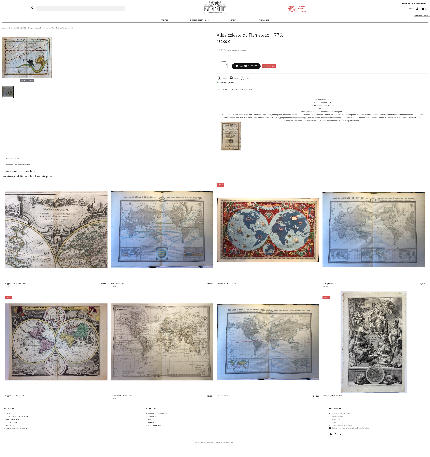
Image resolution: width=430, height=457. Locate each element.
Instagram (336, 434)
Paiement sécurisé (12, 419)
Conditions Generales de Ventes (17, 416)
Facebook (331, 434)
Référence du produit (242, 89)
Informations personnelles (157, 413)
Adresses (150, 422)
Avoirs (149, 419)
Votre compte (152, 409)
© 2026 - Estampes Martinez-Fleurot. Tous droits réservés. (215, 443)
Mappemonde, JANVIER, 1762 (16, 283)
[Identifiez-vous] (417, 9)
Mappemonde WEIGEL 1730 (15, 396)
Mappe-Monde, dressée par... (121, 396)
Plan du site (9, 425)
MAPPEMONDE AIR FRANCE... (228, 283)
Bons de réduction (154, 425)
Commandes (152, 416)
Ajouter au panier (246, 66)
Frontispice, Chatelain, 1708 (332, 396)
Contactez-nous (11, 422)
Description (222, 89)
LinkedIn (340, 434)
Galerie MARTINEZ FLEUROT (16, 428)
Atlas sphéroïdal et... (118, 283)
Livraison (8, 413)
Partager (224, 78)
